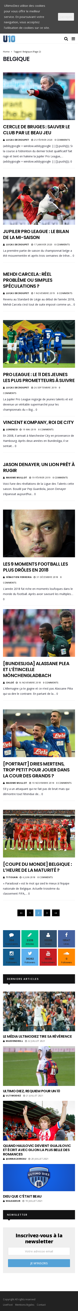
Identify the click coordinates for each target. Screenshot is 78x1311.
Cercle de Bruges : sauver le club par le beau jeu (36, 130)
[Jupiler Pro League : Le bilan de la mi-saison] (39, 201)
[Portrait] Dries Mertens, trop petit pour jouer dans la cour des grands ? (36, 770)
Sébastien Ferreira (19, 577)
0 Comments (62, 139)
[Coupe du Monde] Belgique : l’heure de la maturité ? (37, 867)
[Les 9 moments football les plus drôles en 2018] (39, 533)
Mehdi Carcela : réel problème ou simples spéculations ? (27, 280)
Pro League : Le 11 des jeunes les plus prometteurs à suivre (39, 377)
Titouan (12, 877)
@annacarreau (16, 1158)
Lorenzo (12, 429)
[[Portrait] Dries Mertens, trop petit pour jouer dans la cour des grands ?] (39, 733)
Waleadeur (13, 1200)
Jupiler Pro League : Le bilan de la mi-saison (36, 234)
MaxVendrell (14, 1040)
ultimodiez (13, 1095)
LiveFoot (8, 1304)
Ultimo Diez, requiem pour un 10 (31, 1090)
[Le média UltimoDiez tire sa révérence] (39, 1011)
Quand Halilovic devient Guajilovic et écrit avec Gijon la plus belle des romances (37, 1150)
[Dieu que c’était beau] (39, 1177)
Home (6, 51)
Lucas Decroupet (17, 139)
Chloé (10, 682)
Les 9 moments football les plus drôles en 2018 (35, 567)
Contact (41, 1304)
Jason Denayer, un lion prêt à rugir (39, 467)
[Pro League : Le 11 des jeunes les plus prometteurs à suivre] (39, 344)
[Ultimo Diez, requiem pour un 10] (39, 1066)
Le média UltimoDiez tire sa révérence (37, 1036)
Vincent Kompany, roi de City (38, 422)
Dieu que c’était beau (22, 1196)
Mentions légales (24, 1304)
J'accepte (66, 17)
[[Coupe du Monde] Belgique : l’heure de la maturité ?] (39, 833)
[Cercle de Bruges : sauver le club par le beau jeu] (39, 96)
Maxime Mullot (16, 477)
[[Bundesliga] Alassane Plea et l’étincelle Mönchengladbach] (39, 633)
